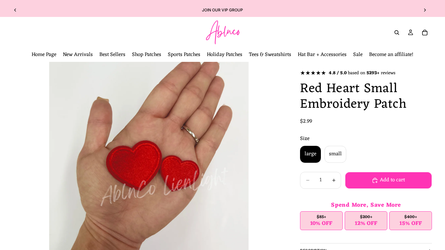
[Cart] (425, 32)
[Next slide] (425, 10)
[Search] (397, 32)
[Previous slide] (15, 10)
